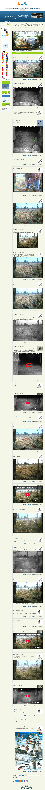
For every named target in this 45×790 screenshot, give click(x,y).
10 (30, 775)
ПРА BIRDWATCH (16, 8)
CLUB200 (27, 8)
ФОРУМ (31, 8)
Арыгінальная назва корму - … (9, 18)
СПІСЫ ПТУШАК (37, 8)
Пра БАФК (22, 10)
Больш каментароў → (8, 21)
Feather (15, 393)
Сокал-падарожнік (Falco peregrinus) (23, 16)
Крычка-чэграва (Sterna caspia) (23, 14)
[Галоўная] (22, 4)
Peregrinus (15, 56)
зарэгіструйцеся (20, 50)
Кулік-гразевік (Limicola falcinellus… (23, 12)
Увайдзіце (14, 50)
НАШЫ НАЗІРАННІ (8, 8)
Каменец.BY (15, 346)
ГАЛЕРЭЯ (22, 8)
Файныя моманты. (7, 12)
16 (16, 777)
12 (35, 775)
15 (14, 777)
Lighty (14, 120)
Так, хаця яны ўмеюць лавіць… (9, 14)
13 (38, 775)
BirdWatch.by (18, 787)
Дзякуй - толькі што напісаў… (9, 16)
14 (40, 775)
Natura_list (16, 719)
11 (33, 775)
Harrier (15, 110)
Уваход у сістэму (7, 95)
